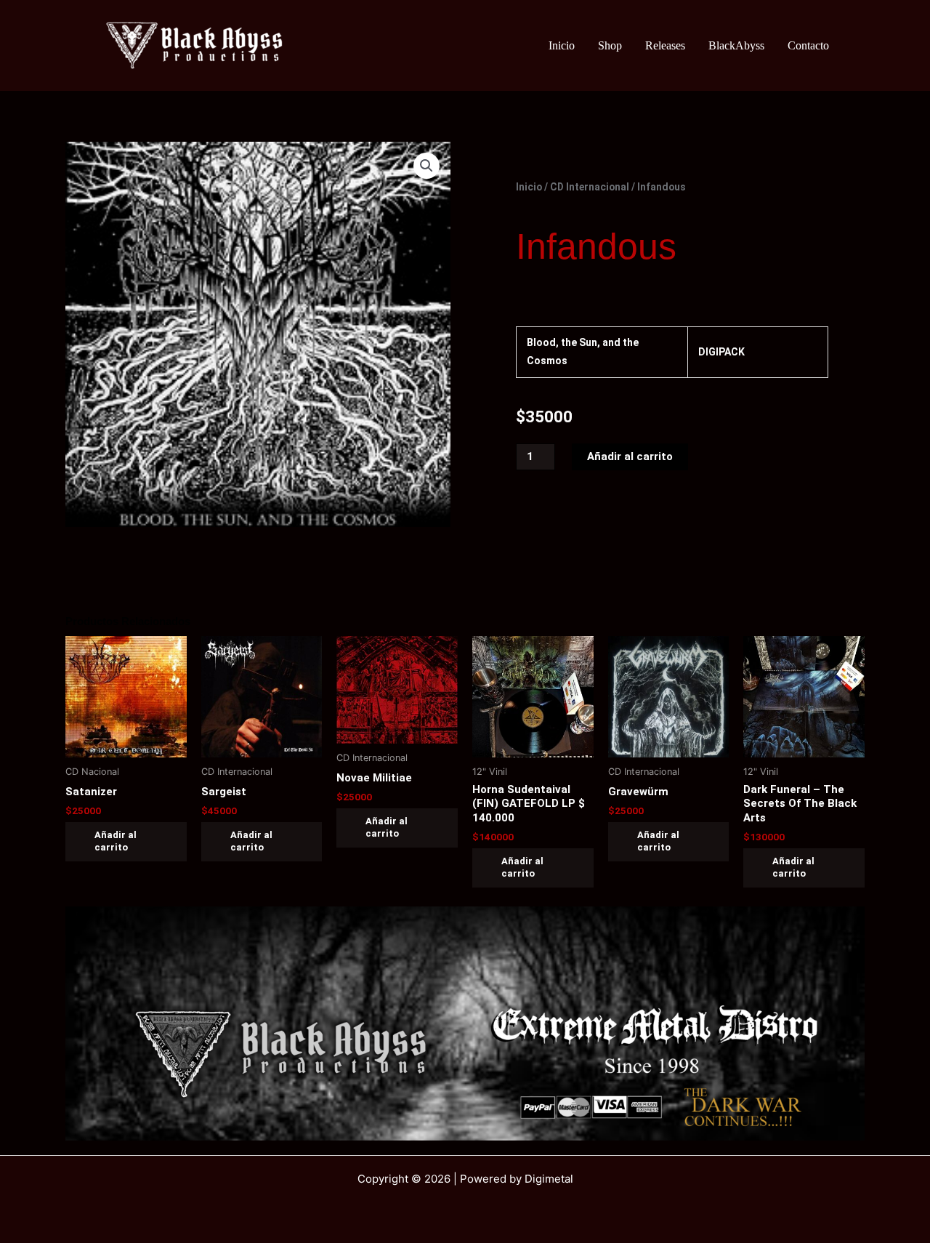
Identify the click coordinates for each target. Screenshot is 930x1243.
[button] (426, 166)
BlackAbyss (736, 45)
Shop (610, 45)
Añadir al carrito (630, 456)
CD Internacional (589, 187)
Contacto (808, 45)
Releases (665, 45)
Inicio (562, 45)
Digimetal (549, 1179)
